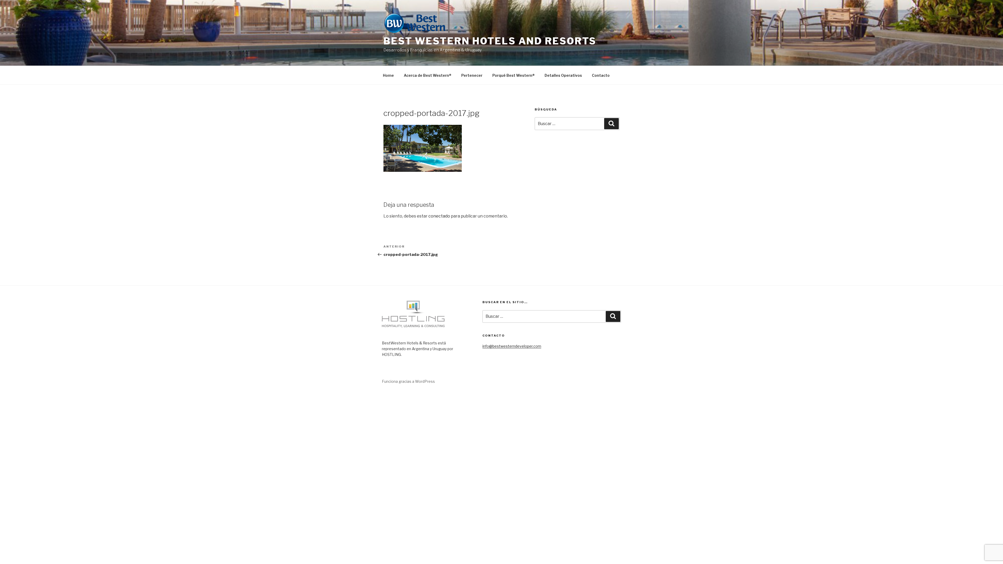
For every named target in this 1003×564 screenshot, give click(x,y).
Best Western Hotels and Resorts (489, 41)
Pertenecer (471, 75)
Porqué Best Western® (513, 75)
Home (388, 75)
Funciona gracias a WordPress (408, 381)
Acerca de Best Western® (427, 75)
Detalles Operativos (563, 75)
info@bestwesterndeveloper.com (511, 346)
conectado (439, 216)
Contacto (601, 75)
